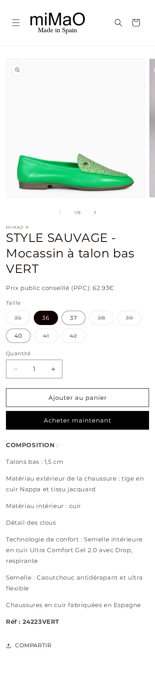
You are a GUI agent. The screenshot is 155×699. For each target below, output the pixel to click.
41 (50, 337)
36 (46, 317)
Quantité (18, 353)
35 (22, 319)
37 (73, 317)
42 (77, 337)
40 (18, 335)
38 (106, 319)
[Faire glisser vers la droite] (95, 212)
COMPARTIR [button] (33, 645)
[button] (16, 22)
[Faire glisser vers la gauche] (60, 212)
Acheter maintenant (77, 420)
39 (133, 319)
